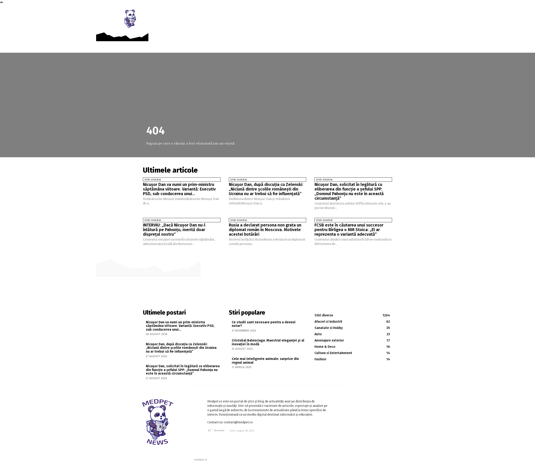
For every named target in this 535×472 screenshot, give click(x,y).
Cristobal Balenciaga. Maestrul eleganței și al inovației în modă (268, 342)
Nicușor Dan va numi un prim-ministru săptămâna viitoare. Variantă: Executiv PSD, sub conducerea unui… (179, 189)
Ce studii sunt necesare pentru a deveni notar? (264, 324)
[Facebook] (398, 13)
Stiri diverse (152, 179)
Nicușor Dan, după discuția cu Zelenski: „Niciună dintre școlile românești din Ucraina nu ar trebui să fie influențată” (266, 189)
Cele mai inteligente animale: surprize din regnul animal (265, 361)
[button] (407, 13)
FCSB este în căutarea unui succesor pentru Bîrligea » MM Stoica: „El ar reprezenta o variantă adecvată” (349, 230)
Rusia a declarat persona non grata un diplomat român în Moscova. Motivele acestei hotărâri (265, 230)
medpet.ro (200, 459)
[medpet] (130, 18)
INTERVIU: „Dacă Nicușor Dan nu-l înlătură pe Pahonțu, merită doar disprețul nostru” (174, 230)
